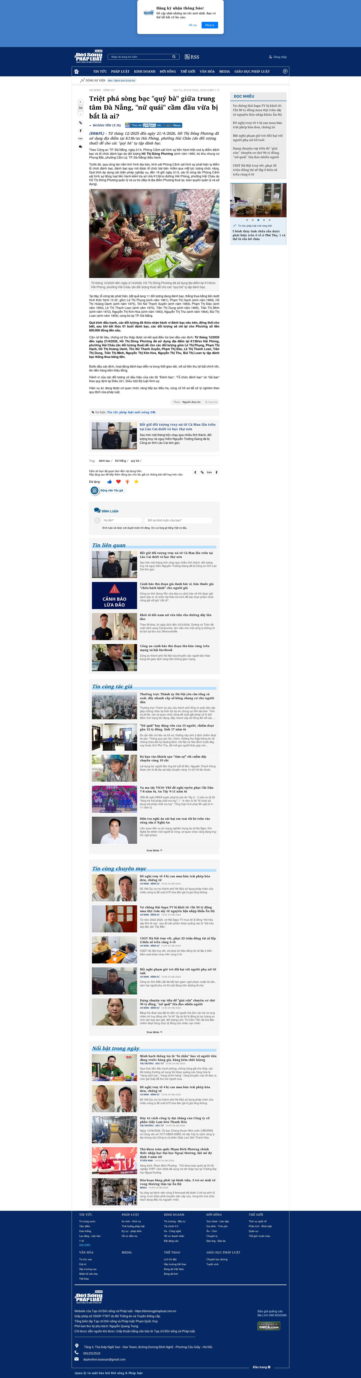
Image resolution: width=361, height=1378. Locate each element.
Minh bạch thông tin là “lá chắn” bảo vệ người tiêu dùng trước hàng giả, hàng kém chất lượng (178, 1058)
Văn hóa (207, 71)
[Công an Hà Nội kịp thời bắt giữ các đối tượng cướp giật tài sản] (258, 200)
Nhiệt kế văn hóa (88, 1273)
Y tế (81, 1241)
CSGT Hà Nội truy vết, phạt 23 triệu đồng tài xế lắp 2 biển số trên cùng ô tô (178, 940)
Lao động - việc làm (90, 1236)
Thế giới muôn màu (259, 1236)
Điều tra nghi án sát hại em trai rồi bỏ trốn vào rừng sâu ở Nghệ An (175, 821)
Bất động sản (171, 1241)
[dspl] (76, 71)
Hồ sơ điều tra (129, 1236)
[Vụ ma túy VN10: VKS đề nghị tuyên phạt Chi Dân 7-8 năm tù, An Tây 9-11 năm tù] (114, 799)
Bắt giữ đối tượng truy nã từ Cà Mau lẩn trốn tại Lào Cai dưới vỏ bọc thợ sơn (177, 426)
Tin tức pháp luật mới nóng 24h (131, 412)
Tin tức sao (85, 1259)
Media (224, 71)
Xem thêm (153, 850)
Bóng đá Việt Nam (174, 1269)
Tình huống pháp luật (133, 1226)
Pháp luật (120, 71)
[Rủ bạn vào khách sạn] (114, 768)
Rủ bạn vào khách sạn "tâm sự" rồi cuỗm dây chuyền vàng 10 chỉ (173, 759)
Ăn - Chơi (211, 1231)
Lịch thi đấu (170, 1259)
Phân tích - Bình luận (260, 1226)
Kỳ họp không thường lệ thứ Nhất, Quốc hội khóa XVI (260, 80)
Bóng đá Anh (171, 1273)
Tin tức (100, 71)
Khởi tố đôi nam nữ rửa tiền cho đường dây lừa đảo (175, 617)
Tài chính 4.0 (171, 1226)
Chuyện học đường (217, 1259)
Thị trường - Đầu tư (174, 1221)
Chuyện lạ (211, 1236)
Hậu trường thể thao (175, 1264)
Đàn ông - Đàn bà (215, 1241)
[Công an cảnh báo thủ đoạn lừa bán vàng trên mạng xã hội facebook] (114, 657)
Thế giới (187, 71)
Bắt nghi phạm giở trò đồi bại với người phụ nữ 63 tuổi (178, 971)
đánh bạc (104, 461)
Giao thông (85, 1231)
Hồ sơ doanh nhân (174, 1236)
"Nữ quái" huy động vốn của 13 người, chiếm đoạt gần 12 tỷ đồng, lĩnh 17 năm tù (177, 728)
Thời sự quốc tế (257, 1221)
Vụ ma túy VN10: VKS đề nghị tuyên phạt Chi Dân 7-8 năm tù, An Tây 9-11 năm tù (176, 790)
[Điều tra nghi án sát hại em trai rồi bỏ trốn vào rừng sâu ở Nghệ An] (114, 830)
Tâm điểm (84, 1226)
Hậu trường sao (87, 1269)
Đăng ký (209, 25)
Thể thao (84, 1278)
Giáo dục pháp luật (252, 71)
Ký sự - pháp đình (131, 1231)
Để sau (193, 25)
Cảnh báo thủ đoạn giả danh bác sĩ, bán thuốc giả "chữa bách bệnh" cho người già (177, 586)
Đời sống (168, 71)
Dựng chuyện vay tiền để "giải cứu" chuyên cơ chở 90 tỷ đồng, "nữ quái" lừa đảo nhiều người (177, 1002)
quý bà (135, 461)
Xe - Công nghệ (172, 1231)
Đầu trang (260, 1367)
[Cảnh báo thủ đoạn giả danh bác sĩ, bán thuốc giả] (114, 595)
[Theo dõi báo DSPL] (153, 125)
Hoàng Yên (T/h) (107, 125)
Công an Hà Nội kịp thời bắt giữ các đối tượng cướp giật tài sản (259, 233)
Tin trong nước (87, 1221)
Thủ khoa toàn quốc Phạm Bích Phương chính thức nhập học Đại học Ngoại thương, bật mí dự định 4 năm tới (176, 1153)
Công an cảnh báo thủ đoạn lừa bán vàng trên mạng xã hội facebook (174, 648)
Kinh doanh (144, 71)
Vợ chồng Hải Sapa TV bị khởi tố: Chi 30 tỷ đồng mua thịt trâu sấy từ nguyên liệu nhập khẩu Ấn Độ (177, 909)
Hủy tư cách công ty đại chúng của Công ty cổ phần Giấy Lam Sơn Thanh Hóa (174, 1120)
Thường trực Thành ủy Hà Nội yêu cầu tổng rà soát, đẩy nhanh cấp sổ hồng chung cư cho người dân (177, 698)
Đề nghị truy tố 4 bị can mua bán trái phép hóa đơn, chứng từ (175, 878)
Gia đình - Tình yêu (217, 1226)
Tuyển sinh (212, 1264)
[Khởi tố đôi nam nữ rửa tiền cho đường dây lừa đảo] (114, 626)
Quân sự (253, 1231)
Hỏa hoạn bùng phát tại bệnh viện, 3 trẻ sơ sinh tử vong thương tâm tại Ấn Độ (177, 1182)
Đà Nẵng (120, 461)
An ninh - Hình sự (131, 1221)
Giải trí (82, 1264)
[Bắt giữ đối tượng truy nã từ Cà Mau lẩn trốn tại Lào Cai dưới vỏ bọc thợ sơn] (114, 435)
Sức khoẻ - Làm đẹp (217, 1221)
